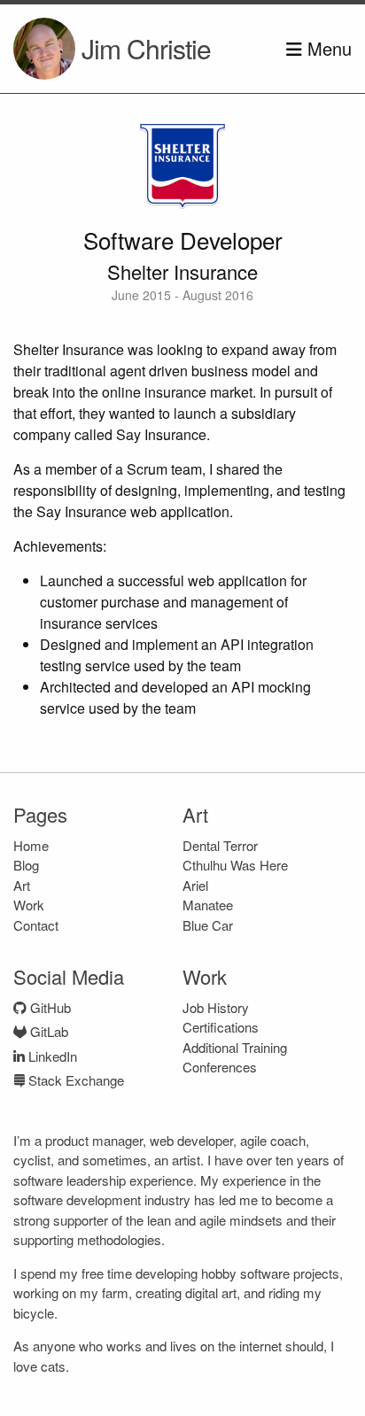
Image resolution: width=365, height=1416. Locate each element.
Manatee (207, 904)
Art (21, 885)
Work (28, 904)
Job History (215, 1007)
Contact (35, 925)
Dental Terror (220, 845)
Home (31, 845)
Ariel (195, 885)
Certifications (220, 1027)
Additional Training (234, 1047)
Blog (26, 864)
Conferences (219, 1066)
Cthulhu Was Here (235, 864)
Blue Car (207, 925)
